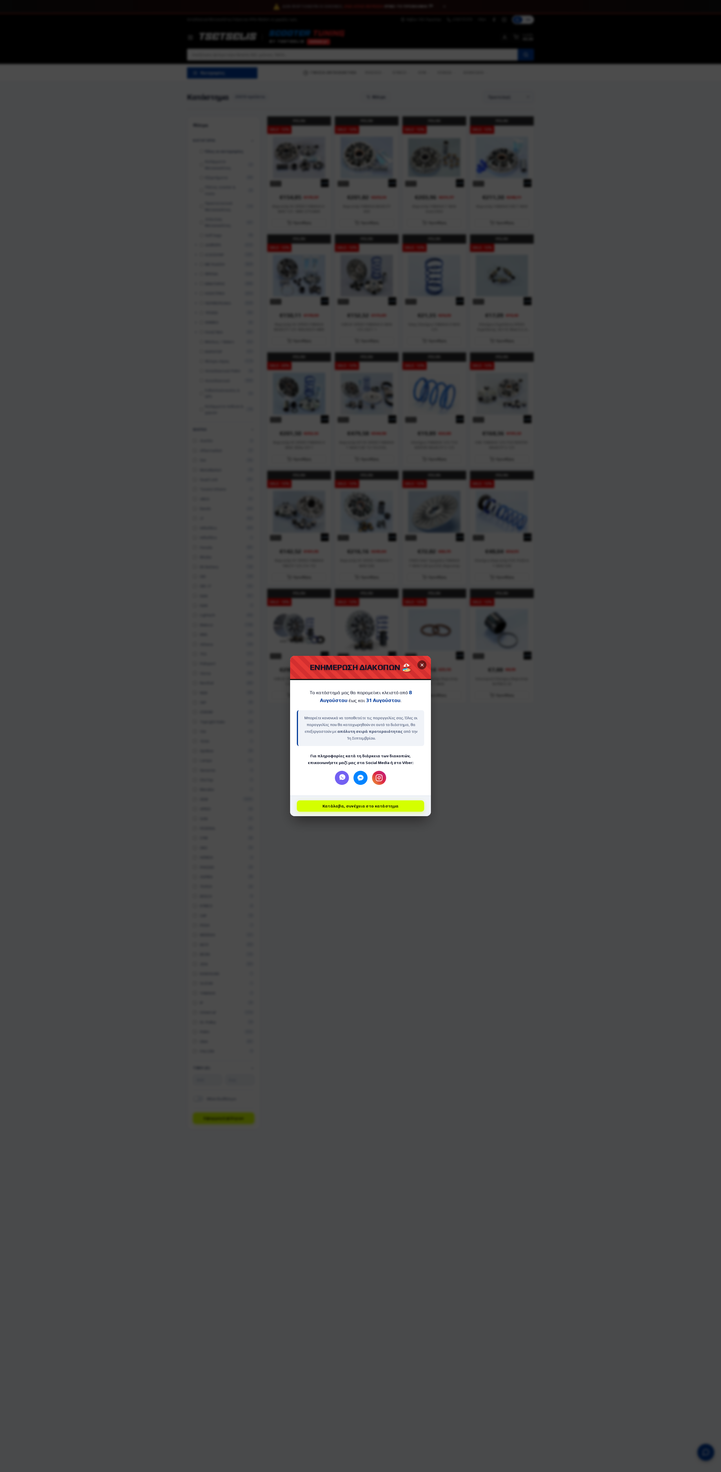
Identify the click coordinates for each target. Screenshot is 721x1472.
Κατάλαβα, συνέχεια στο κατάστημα (360, 806)
